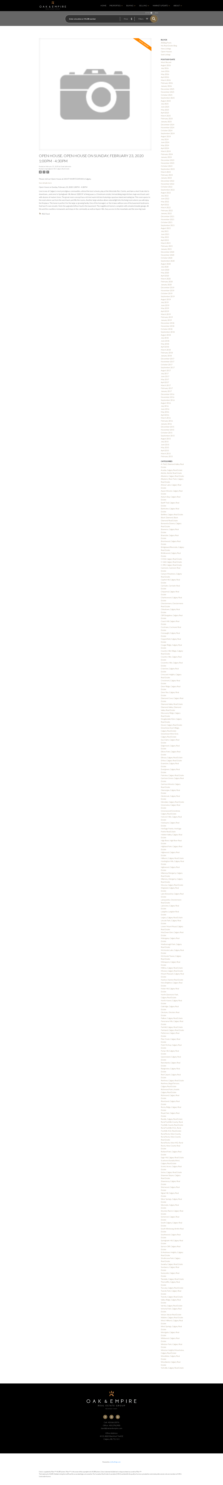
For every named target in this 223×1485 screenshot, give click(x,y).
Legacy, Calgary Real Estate (172, 917)
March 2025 (166, 115)
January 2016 (166, 424)
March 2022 (166, 207)
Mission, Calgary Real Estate (172, 971)
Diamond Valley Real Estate (172, 704)
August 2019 (166, 299)
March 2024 (166, 151)
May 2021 (165, 237)
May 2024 (165, 145)
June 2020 (165, 270)
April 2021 (165, 240)
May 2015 (165, 447)
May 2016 (165, 412)
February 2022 (167, 210)
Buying (129, 5)
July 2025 (165, 104)
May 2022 (165, 201)
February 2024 (167, 154)
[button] (105, 1417)
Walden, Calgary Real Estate (172, 1317)
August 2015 (166, 439)
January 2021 (166, 249)
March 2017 (166, 385)
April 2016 (165, 415)
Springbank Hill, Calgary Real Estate (57, 169)
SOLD (156, 13)
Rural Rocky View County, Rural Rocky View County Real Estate (171, 1137)
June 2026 (165, 71)
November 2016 (167, 397)
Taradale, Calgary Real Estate (172, 1279)
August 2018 (166, 335)
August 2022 (166, 192)
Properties (115, 5)
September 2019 (168, 296)
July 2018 (165, 338)
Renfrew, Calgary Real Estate (172, 1080)
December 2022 (167, 181)
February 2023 (167, 175)
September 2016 (168, 400)
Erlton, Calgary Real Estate (171, 760)
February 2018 (167, 352)
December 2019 (167, 287)
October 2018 (166, 329)
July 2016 (165, 406)
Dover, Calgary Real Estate (171, 725)
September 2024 (168, 133)
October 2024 (166, 130)
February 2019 (167, 317)
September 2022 (168, 190)
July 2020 (165, 267)
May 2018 (165, 344)
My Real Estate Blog (169, 45)
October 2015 (166, 432)
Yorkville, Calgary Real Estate (172, 1368)
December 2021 (167, 216)
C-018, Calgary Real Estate (171, 559)
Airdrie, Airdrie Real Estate (171, 473)
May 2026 (165, 74)
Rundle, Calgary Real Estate (171, 1119)
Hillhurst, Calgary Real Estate (172, 858)
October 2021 (166, 222)
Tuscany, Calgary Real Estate (172, 1288)
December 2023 (167, 160)
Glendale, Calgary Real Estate (172, 802)
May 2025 (165, 110)
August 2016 (166, 403)
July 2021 (165, 231)
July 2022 (165, 195)
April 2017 (165, 382)
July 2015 (165, 441)
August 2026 (166, 65)
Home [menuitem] (103, 5)
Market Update (160, 5)
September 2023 (168, 169)
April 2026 (165, 77)
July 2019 (165, 302)
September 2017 (168, 367)
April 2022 (165, 204)
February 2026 (167, 83)
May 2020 (165, 272)
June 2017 (165, 376)
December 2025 (167, 89)
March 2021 (166, 243)
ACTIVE (147, 13)
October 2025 (166, 95)
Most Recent (166, 62)
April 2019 (165, 311)
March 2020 (166, 279)
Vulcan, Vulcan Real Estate (171, 1314)
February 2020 (167, 281)
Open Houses (166, 51)
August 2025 (166, 101)
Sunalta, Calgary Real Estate (172, 1264)
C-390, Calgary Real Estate (171, 565)
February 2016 (167, 421)
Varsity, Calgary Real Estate (171, 1306)
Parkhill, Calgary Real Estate (172, 1027)
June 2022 (165, 198)
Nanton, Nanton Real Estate (172, 980)
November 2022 (167, 184)
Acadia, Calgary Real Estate (171, 470)
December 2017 (167, 359)
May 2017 (165, 379)
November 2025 (167, 92)
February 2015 (167, 456)
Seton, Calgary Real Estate (171, 1172)
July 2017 (165, 373)
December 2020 (167, 252)
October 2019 (166, 293)
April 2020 (165, 275)
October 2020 (166, 258)
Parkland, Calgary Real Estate (172, 1030)
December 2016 (167, 394)
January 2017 (166, 391)
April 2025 (165, 112)
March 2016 (166, 418)
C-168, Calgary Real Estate (171, 562)
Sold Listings (166, 54)
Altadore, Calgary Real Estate (172, 476)
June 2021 (165, 234)
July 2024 (165, 139)
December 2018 (167, 323)
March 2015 (166, 453)
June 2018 (165, 341)
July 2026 (165, 68)
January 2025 (166, 121)
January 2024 (166, 157)
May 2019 (165, 308)
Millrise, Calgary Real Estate (172, 968)
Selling (143, 5)
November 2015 (167, 430)
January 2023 (166, 178)
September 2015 (168, 435)
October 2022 (166, 187)
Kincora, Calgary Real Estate (172, 885)
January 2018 (166, 355)
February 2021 (167, 246)
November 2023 (167, 163)
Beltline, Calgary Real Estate (172, 514)
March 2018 (166, 350)
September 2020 (168, 261)
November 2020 (167, 255)
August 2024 (166, 136)
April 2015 (165, 450)
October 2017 (166, 364)
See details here (45, 183)
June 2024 (165, 142)
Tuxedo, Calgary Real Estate (172, 1297)
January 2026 (166, 86)
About (177, 5)
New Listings (166, 48)
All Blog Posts (166, 43)
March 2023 (166, 172)
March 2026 (166, 80)
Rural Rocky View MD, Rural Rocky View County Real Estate (172, 1146)
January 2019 (166, 320)
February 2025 (167, 118)
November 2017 (167, 361)
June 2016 (165, 409)
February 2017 (167, 388)
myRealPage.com (115, 1462)
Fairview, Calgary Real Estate (172, 775)
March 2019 (166, 314)
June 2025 (165, 107)
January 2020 (166, 284)
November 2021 (167, 219)
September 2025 (168, 98)
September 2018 (168, 332)
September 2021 (168, 225)
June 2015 (165, 444)
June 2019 (165, 305)
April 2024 (165, 148)
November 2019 (167, 290)
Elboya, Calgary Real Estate (171, 757)
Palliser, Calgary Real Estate (172, 1018)
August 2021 (166, 228)
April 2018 (165, 347)
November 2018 (167, 326)
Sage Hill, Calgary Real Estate (172, 1157)
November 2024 (167, 127)
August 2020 (166, 264)
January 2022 (166, 213)
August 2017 (166, 370)
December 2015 (167, 427)
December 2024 (167, 124)
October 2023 (166, 166)
